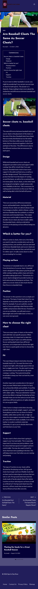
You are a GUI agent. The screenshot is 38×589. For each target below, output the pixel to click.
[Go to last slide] (5, 539)
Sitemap (32, 584)
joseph (6, 46)
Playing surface (10, 65)
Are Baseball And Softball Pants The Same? (8, 501)
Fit (7, 72)
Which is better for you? (11, 63)
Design (8, 59)
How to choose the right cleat (13, 70)
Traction (8, 77)
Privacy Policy (23, 584)
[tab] (15, 559)
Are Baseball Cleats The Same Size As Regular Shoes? (29, 501)
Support (8, 74)
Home (5, 584)
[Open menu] (34, 4)
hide (17, 52)
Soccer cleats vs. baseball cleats (14, 56)
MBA (4, 30)
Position (8, 68)
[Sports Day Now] (11, 4)
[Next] (32, 539)
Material (8, 61)
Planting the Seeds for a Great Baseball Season (17, 548)
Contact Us (12, 584)
